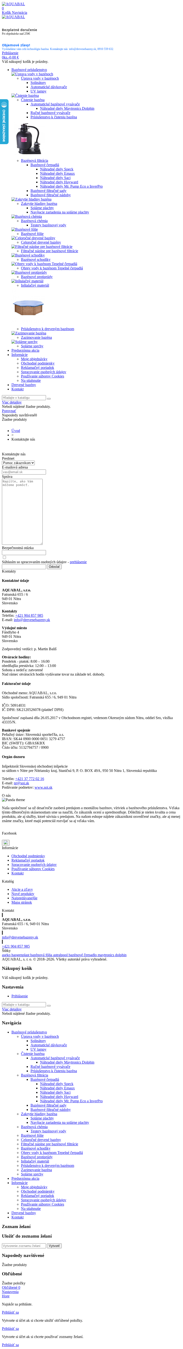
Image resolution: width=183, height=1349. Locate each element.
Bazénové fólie (32, 234)
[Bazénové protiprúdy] (29, 272)
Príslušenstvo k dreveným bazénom (47, 329)
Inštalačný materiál (35, 285)
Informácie (19, 355)
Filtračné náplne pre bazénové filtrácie (49, 251)
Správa (7, 477)
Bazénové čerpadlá (44, 165)
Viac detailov (12, 402)
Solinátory (38, 83)
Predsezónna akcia (25, 350)
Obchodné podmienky (38, 363)
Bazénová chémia (34, 221)
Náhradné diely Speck (56, 169)
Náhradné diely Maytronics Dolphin (67, 108)
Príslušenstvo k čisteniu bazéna (53, 117)
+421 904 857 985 (29, 615)
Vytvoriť (54, 1246)
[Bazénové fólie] (24, 229)
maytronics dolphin (112, 955)
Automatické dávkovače (48, 87)
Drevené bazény (23, 385)
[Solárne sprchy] (24, 342)
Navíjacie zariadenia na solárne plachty (59, 212)
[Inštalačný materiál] (27, 281)
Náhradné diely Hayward (59, 182)
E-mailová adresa (15, 467)
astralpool (61, 955)
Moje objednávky (34, 359)
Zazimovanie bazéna (36, 337)
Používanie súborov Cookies (42, 376)
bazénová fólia (41, 955)
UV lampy (38, 91)
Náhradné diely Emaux (57, 173)
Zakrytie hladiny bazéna (39, 204)
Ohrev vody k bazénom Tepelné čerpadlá (52, 268)
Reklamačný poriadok (37, 368)
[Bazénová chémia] (26, 216)
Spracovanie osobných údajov (43, 372)
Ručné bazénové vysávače (50, 113)
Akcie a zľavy (22, 889)
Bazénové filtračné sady (48, 191)
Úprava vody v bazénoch (40, 78)
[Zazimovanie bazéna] (28, 333)
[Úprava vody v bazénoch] (32, 74)
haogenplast (20, 955)
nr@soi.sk (21, 783)
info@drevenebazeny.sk (32, 620)
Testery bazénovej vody (48, 225)
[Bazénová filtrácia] (28, 156)
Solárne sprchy (32, 346)
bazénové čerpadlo (83, 955)
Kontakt (17, 389)
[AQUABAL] (13, 4)
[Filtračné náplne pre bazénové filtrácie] (41, 247)
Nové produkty (22, 894)
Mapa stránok (21, 902)
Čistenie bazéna (33, 100)
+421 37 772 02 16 (29, 779)
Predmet (8, 458)
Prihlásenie (19, 996)
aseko (6, 955)
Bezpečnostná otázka (18, 548)
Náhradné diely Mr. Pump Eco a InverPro (71, 186)
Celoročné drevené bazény (41, 242)
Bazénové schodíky (36, 259)
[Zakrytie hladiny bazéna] (31, 199)
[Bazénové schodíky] (28, 255)
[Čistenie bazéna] (25, 95)
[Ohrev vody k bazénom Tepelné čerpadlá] (44, 264)
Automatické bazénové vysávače (55, 104)
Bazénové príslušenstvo (29, 70)
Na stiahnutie (31, 380)
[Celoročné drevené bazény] (33, 238)
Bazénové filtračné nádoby (50, 195)
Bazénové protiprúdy (37, 277)
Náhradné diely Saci (55, 178)
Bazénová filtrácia (34, 160)
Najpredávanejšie (24, 898)
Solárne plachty (42, 208)
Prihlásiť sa (10, 1312)
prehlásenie (78, 562)
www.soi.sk (43, 787)
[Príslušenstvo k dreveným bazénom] (28, 324)
